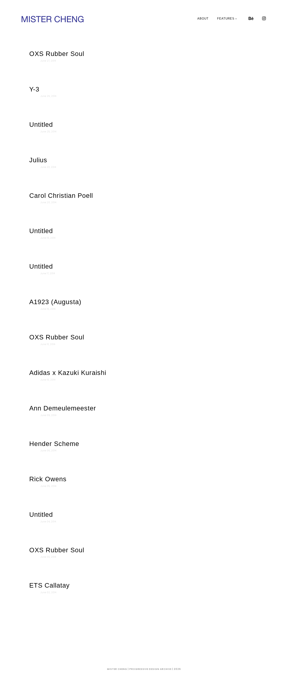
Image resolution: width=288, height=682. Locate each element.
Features (225, 18)
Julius (38, 160)
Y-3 (34, 89)
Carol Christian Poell (61, 195)
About (203, 18)
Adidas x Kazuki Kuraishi (67, 372)
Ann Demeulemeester (62, 408)
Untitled (41, 124)
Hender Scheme (54, 443)
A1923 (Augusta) (55, 301)
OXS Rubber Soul (56, 53)
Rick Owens (48, 479)
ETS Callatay (49, 585)
